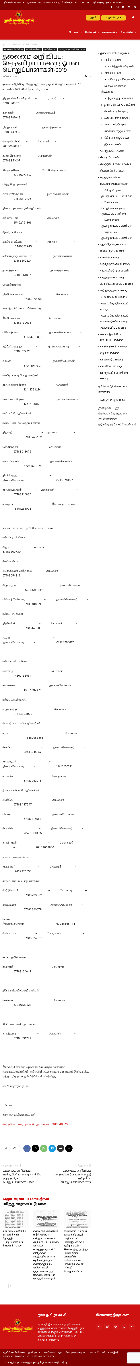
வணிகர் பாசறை (111, 366)
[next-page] (10, 1286)
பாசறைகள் (108, 32)
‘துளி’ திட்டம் (34, 1352)
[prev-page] (5, 1286)
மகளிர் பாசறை (110, 258)
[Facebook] (111, 7)
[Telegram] (123, 7)
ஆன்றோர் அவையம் (113, 244)
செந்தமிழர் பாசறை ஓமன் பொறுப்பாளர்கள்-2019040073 (35, 1124)
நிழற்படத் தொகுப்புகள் (112, 414)
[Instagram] (117, 7)
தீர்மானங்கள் (112, 144)
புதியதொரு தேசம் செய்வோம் (117, 425)
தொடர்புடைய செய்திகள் (26, 1199)
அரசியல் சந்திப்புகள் (117, 131)
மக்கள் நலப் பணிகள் (114, 184)
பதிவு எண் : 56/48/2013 (13, 2)
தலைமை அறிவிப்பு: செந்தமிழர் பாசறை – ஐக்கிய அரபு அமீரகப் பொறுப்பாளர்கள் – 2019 (22, 1176)
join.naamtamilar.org (48, 1340)
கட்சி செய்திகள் (33, 49)
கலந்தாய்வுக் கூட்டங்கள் (115, 164)
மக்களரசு (84, 2)
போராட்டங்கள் (109, 158)
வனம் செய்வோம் (115, 297)
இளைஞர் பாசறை (112, 251)
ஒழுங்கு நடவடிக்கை (120, 98)
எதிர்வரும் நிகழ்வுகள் (121, 80)
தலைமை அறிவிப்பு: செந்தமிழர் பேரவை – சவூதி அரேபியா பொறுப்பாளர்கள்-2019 (72, 1176)
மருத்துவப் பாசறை (112, 277)
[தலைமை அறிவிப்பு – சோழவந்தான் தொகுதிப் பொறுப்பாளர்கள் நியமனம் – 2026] (16, 1219)
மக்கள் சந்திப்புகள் (115, 125)
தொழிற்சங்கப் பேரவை (115, 264)
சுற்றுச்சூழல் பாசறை (113, 291)
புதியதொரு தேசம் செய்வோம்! (107, 2)
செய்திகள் (90, 32)
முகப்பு (6, 44)
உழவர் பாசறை (109, 353)
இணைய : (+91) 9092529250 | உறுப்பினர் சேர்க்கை (52, 2)
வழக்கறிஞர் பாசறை (113, 347)
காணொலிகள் (107, 419)
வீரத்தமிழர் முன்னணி (114, 271)
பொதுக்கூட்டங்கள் (112, 151)
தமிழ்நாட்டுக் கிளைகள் (112, 387)
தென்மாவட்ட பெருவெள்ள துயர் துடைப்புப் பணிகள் (113, 208)
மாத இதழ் (113, 1352)
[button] (133, 18)
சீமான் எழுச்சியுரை (116, 111)
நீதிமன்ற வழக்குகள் (117, 138)
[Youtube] (134, 7)
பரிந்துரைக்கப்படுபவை (25, 1204)
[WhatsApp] (43, 1148)
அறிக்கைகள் (112, 60)
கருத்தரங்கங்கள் (110, 177)
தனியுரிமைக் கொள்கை (41, 1356)
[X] (129, 7)
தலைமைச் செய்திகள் (13, 49)
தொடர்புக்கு (126, 32)
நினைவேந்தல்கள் (112, 171)
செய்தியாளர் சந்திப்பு (117, 118)
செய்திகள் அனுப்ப (76, 1352)
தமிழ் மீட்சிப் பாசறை (113, 328)
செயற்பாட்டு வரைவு (113, 400)
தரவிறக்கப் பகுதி (109, 408)
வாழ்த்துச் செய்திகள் (121, 66)
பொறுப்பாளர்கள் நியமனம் (72, 49)
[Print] (60, 1148)
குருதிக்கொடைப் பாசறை (116, 284)
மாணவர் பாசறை (111, 360)
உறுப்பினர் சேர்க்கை (14, 1352)
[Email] (69, 1148)
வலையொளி (97, 1352)
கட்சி (76, 32)
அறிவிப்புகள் (50, 49)
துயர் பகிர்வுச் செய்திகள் (119, 105)
